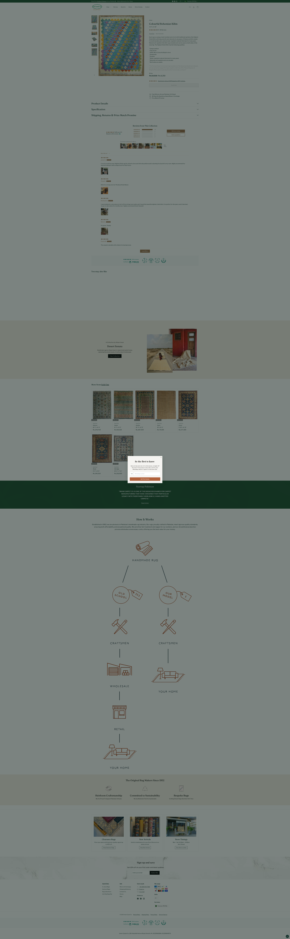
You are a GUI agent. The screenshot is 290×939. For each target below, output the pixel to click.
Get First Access (145, 479)
